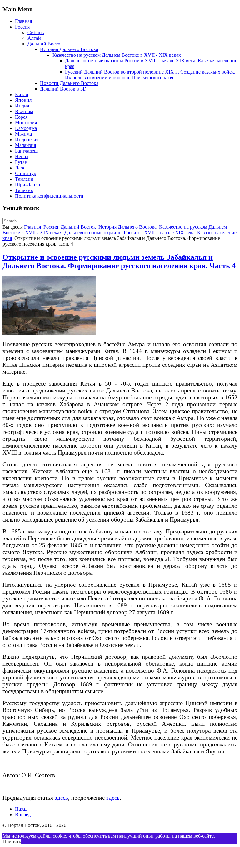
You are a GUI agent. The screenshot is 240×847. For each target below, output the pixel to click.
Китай (21, 94)
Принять (11, 841)
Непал (21, 156)
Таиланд (24, 179)
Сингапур (25, 173)
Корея (21, 117)
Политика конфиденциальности (49, 196)
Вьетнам (24, 111)
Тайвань (24, 190)
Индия (22, 105)
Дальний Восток (45, 43)
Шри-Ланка (27, 184)
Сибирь (36, 32)
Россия (22, 26)
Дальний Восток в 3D (63, 88)
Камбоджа (26, 128)
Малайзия (25, 145)
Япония (23, 100)
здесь (61, 797)
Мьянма (23, 134)
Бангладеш (26, 150)
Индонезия (26, 139)
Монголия (26, 122)
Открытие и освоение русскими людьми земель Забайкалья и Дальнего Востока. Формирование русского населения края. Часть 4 (119, 261)
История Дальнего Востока (69, 49)
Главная (23, 21)
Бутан (21, 162)
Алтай (34, 38)
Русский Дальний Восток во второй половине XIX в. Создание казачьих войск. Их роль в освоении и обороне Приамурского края (150, 74)
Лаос (20, 167)
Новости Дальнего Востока (69, 83)
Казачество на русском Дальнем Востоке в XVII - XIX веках (116, 55)
